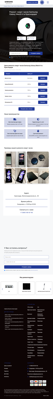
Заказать (42, 78)
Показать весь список (26, 109)
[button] (2, 289)
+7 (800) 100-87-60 (26, 212)
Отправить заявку (35, 53)
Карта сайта (46, 395)
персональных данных (34, 270)
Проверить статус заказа (32, 2)
